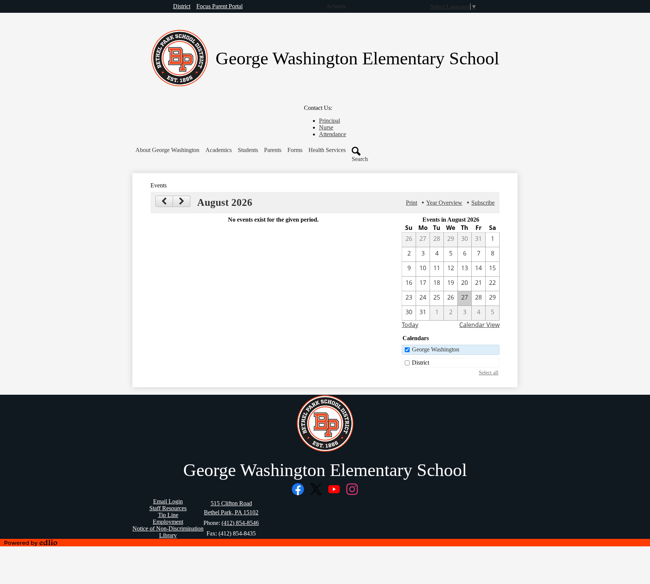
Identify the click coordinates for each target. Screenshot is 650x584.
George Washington (435, 349)
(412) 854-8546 (240, 523)
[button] (167, 150)
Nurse (326, 127)
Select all (488, 373)
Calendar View (479, 325)
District (420, 362)
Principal (329, 120)
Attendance (332, 134)
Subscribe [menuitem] (483, 202)
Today (410, 325)
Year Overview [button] (444, 202)
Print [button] (411, 202)
